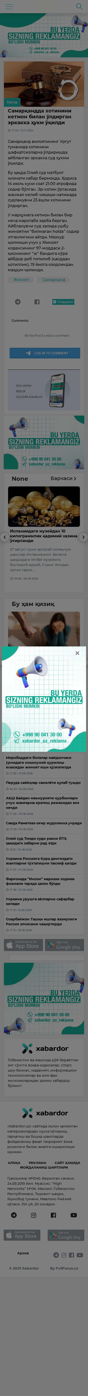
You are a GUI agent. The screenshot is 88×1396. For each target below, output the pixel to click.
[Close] (77, 653)
